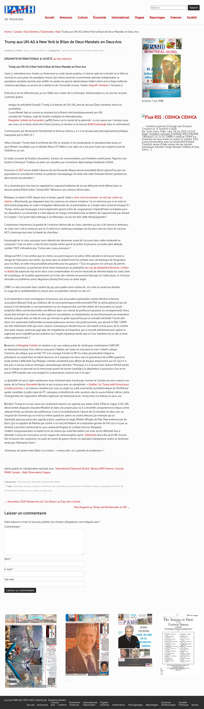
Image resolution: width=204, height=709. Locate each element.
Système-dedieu (57, 699)
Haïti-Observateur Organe (36, 472)
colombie (45, 486)
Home (7, 31)
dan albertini (59, 486)
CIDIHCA (189, 117)
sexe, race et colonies (86, 197)
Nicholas (103, 85)
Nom (8, 559)
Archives (104, 705)
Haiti (58, 31)
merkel (20, 490)
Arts (53, 705)
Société (192, 17)
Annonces (66, 17)
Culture (83, 17)
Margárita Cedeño (28, 345)
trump (43, 490)
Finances (74, 705)
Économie (99, 17)
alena (27, 486)
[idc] (30, 688)
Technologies (168, 705)
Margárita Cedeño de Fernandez (26, 120)
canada (35, 486)
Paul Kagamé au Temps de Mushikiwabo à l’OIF (102, 507)
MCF (21, 170)
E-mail (8, 569)
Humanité (31, 384)
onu (27, 490)
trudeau (34, 490)
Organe (139, 17)
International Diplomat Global (72, 468)
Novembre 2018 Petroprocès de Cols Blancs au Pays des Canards (42, 501)
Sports (194, 705)
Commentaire (12, 526)
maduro (95, 486)
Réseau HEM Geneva (102, 468)
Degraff (93, 85)
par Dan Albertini (62, 58)
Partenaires (118, 705)
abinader (18, 486)
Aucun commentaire (35, 50)
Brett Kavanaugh (97, 124)
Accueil (49, 17)
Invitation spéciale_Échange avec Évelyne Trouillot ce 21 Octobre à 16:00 (167, 128)
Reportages (157, 17)
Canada (17, 31)
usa (50, 490)
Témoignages (135, 705)
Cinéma (62, 705)
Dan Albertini (31, 31)
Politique (183, 705)
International (120, 17)
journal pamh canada (78, 486)
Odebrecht (90, 435)
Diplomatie (47, 31)
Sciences (175, 17)
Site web (9, 579)
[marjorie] (87, 677)
